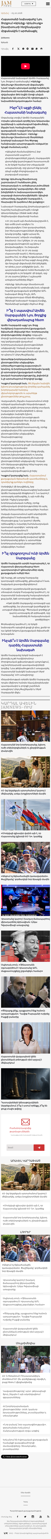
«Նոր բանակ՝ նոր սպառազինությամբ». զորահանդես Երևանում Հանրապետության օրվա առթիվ (24, 1427)
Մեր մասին (25, 1493)
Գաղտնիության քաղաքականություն (25, 1511)
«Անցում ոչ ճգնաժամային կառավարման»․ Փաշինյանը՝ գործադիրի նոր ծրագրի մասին (25, 878)
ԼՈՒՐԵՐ (25, 1232)
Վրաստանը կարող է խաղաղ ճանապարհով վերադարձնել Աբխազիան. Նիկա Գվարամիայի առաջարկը (25, 922)
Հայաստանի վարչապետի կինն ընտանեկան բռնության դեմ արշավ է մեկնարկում (21, 1059)
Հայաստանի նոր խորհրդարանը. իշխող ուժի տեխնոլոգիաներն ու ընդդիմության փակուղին (23, 747)
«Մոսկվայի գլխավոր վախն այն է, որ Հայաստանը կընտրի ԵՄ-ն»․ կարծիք (21, 835)
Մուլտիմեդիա (25, 1343)
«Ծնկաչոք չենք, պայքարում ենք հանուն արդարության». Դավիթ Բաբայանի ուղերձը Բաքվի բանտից (25, 1013)
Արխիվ (6, 13)
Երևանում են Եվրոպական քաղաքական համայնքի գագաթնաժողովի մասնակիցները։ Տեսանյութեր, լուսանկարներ (25, 1444)
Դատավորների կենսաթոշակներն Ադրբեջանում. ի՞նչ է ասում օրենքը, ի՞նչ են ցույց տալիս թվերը (24, 1105)
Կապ (25, 1502)
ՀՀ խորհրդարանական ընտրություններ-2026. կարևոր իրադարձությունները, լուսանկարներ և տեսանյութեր (24, 1411)
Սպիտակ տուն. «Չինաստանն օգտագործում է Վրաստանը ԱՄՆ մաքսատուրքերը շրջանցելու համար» (22, 967)
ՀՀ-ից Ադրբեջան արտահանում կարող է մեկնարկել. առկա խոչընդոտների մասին (23, 792)
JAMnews (5, 38)
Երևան (4, 42)
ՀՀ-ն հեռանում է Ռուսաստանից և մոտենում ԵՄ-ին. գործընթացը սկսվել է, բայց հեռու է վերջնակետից (24, 1379)
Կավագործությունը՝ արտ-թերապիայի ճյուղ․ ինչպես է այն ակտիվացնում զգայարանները (24, 1394)
